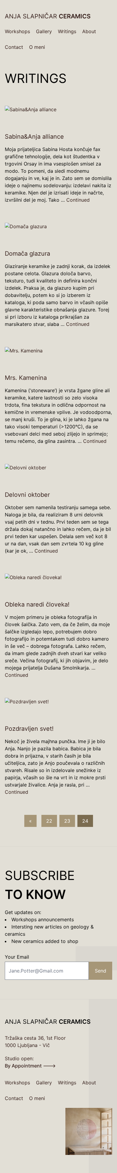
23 (67, 821)
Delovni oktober (27, 494)
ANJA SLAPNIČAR (48, 16)
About (89, 31)
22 (49, 821)
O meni (37, 47)
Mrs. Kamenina (26, 377)
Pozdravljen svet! (29, 728)
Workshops (17, 31)
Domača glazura (27, 253)
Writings (67, 31)
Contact (14, 47)
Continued (78, 200)
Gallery (44, 31)
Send (100, 971)
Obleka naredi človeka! (37, 604)
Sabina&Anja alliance (34, 136)
